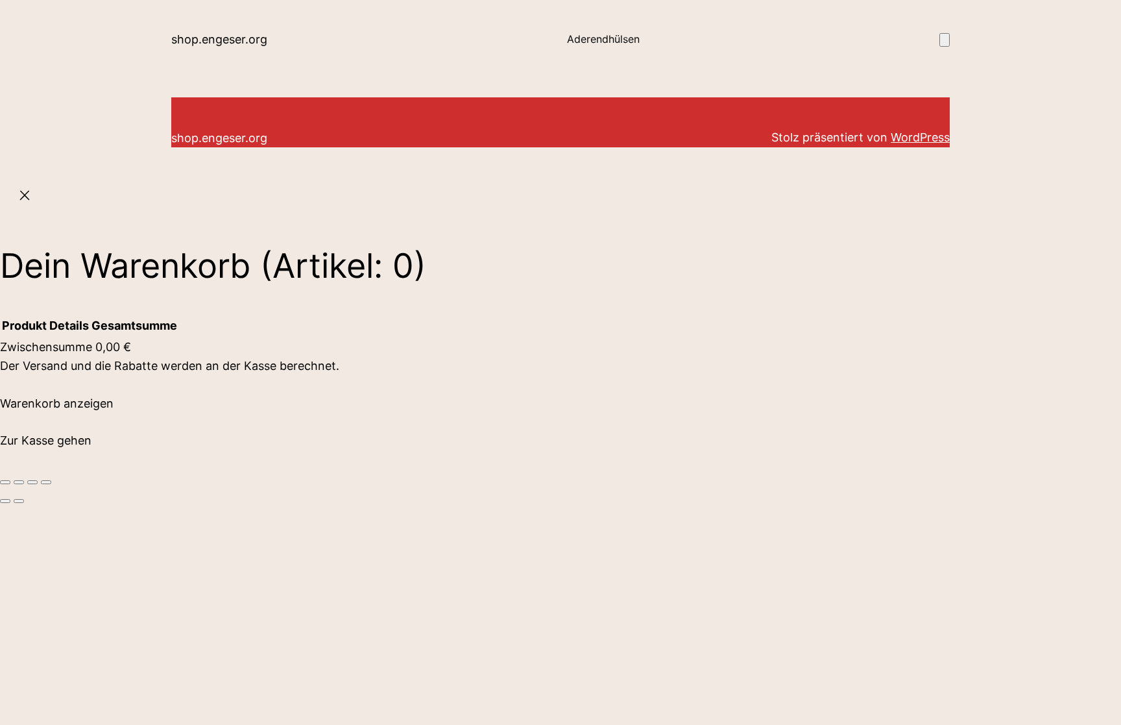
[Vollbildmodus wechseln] (19, 482)
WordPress (920, 137)
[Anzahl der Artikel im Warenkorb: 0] (944, 40)
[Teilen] (32, 482)
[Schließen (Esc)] (46, 482)
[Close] (24, 198)
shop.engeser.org (219, 39)
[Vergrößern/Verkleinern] (5, 482)
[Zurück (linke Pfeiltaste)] (5, 501)
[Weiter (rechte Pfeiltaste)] (19, 501)
